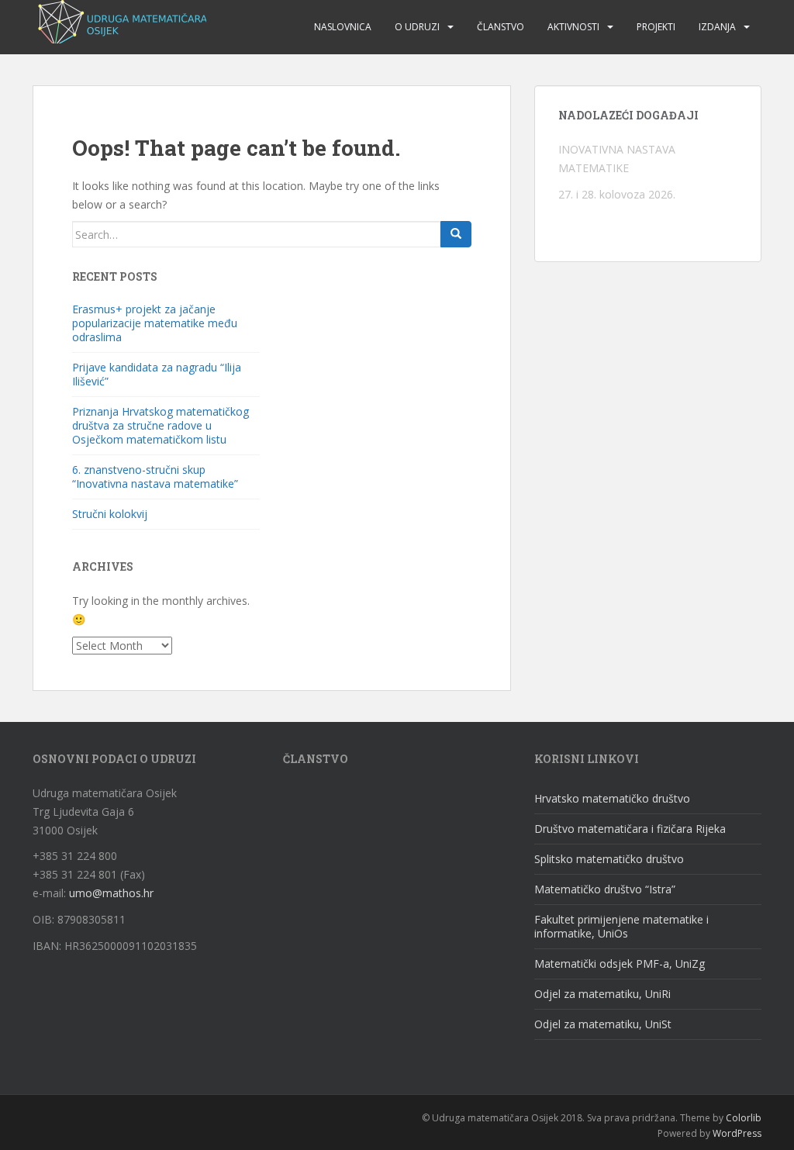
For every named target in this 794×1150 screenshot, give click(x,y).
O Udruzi (417, 26)
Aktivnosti (573, 26)
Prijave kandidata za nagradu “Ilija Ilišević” (156, 374)
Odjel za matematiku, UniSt (602, 1024)
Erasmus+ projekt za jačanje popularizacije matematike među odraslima (154, 323)
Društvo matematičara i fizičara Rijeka (630, 828)
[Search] (455, 234)
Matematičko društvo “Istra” (604, 889)
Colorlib (743, 1117)
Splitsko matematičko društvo (609, 858)
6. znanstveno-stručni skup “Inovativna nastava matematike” (155, 476)
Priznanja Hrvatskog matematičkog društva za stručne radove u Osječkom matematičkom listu (160, 425)
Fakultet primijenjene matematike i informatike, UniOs (621, 926)
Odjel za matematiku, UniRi (602, 993)
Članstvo (500, 26)
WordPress (737, 1133)
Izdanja (717, 26)
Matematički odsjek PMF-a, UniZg (619, 963)
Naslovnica (342, 26)
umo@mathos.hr (111, 893)
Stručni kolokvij (109, 513)
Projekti (656, 26)
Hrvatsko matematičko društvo (612, 798)
